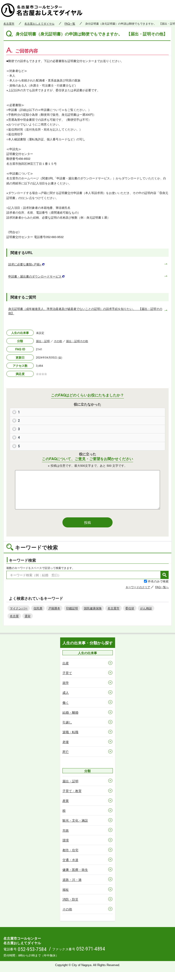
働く (65, 702)
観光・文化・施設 (75, 820)
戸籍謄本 (54, 608)
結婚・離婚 (70, 712)
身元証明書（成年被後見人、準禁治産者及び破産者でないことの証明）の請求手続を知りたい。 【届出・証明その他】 (85, 311)
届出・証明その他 (77, 341)
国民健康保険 (93, 608)
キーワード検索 (22, 560)
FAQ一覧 (69, 23)
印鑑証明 (72, 608)
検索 (164, 575)
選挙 (28, 616)
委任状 (129, 608)
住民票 (37, 608)
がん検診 (146, 608)
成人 (65, 692)
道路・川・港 (72, 879)
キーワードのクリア (138, 587)
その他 (58, 341)
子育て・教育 (72, 791)
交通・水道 (70, 859)
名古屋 (14, 616)
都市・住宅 (70, 850)
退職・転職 (70, 732)
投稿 (87, 522)
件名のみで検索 (158, 581)
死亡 (65, 751)
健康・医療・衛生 (75, 869)
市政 (65, 830)
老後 (65, 741)
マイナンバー (19, 608)
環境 (65, 840)
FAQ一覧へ (162, 587)
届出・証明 (43, 341)
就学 (65, 682)
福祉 (65, 889)
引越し (67, 722)
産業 (65, 800)
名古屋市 (8, 23)
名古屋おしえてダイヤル (39, 23)
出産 (65, 663)
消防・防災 (70, 899)
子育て (67, 673)
